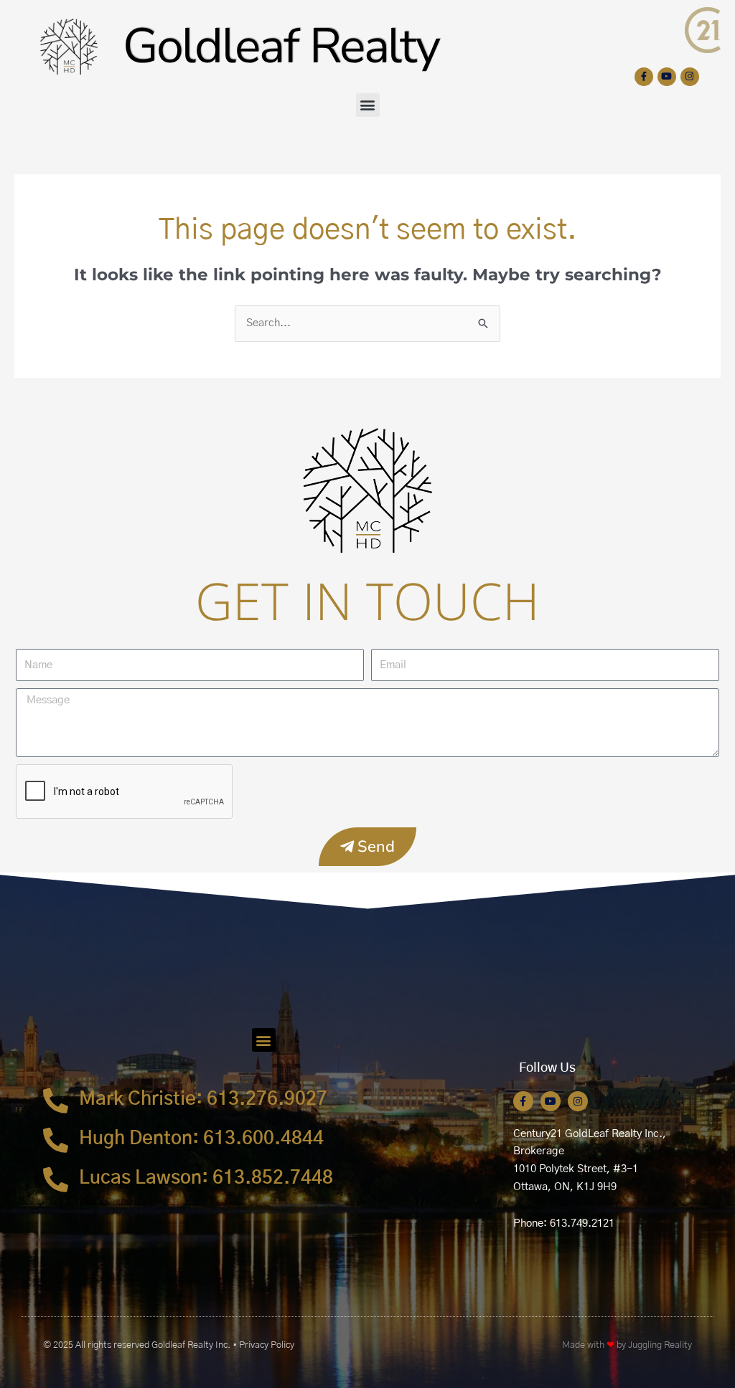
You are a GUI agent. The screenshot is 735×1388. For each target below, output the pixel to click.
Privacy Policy (266, 1345)
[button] (368, 105)
